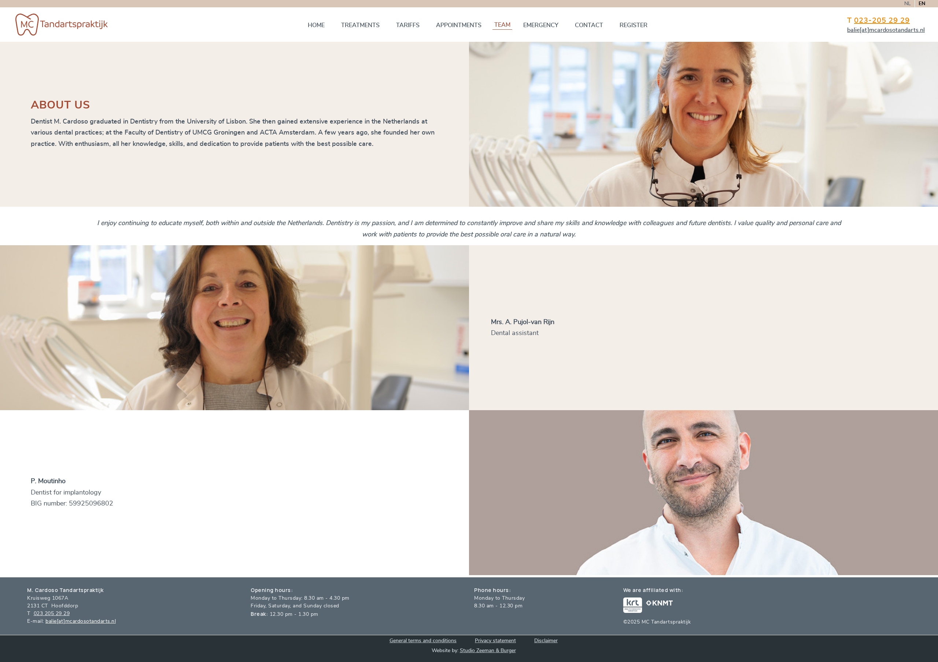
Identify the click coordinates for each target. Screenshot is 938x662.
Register (633, 25)
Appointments (458, 25)
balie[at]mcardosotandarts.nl (886, 30)
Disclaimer (546, 640)
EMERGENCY (540, 25)
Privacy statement (495, 640)
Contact (589, 25)
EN (922, 3)
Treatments (360, 25)
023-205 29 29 (882, 20)
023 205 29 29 (52, 613)
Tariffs (408, 25)
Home (316, 25)
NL (907, 3)
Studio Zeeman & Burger (488, 650)
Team (502, 25)
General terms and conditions (423, 640)
